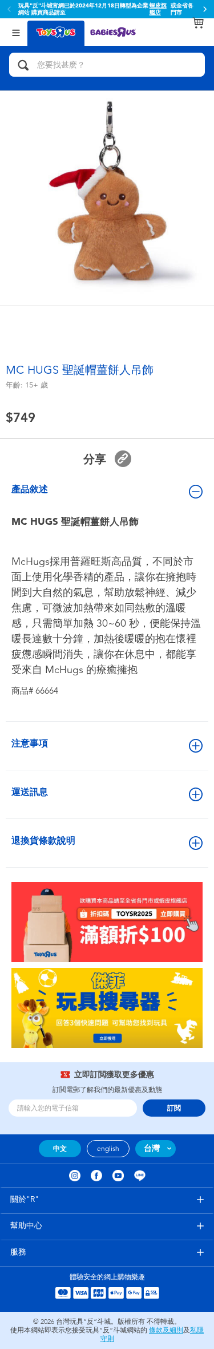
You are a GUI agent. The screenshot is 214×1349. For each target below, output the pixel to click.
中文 (60, 1149)
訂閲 (174, 1108)
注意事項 (29, 743)
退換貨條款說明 (43, 840)
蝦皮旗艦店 (158, 9)
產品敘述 (29, 489)
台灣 (152, 1148)
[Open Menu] (16, 32)
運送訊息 (29, 791)
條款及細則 (166, 1330)
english (108, 1149)
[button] (204, 9)
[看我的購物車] (198, 23)
